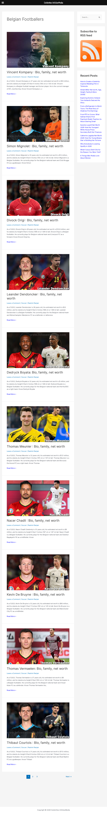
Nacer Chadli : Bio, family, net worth (33, 520)
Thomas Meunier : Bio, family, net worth (36, 446)
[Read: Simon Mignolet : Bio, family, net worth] (38, 124)
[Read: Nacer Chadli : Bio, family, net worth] (38, 498)
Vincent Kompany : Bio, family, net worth (36, 72)
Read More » (11, 94)
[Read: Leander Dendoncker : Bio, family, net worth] (38, 272)
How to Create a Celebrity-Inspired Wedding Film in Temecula (90, 83)
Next (69, 777)
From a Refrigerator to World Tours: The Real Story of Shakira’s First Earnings (90, 108)
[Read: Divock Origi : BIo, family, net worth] (38, 198)
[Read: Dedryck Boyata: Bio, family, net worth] (38, 350)
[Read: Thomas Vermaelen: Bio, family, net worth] (38, 646)
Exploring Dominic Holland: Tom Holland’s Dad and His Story (90, 100)
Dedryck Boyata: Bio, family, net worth (35, 372)
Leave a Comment (13, 77)
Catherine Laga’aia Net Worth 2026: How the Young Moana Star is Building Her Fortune (91, 138)
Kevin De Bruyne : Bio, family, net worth (36, 594)
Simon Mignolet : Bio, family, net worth (35, 146)
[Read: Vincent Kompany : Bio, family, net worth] (38, 50)
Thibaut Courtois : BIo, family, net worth (36, 743)
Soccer (24, 77)
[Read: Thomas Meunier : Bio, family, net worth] (38, 424)
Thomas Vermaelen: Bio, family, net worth (37, 668)
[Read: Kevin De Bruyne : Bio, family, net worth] (38, 572)
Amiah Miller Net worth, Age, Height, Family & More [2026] (91, 92)
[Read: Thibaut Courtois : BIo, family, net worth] (38, 720)
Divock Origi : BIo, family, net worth (32, 220)
